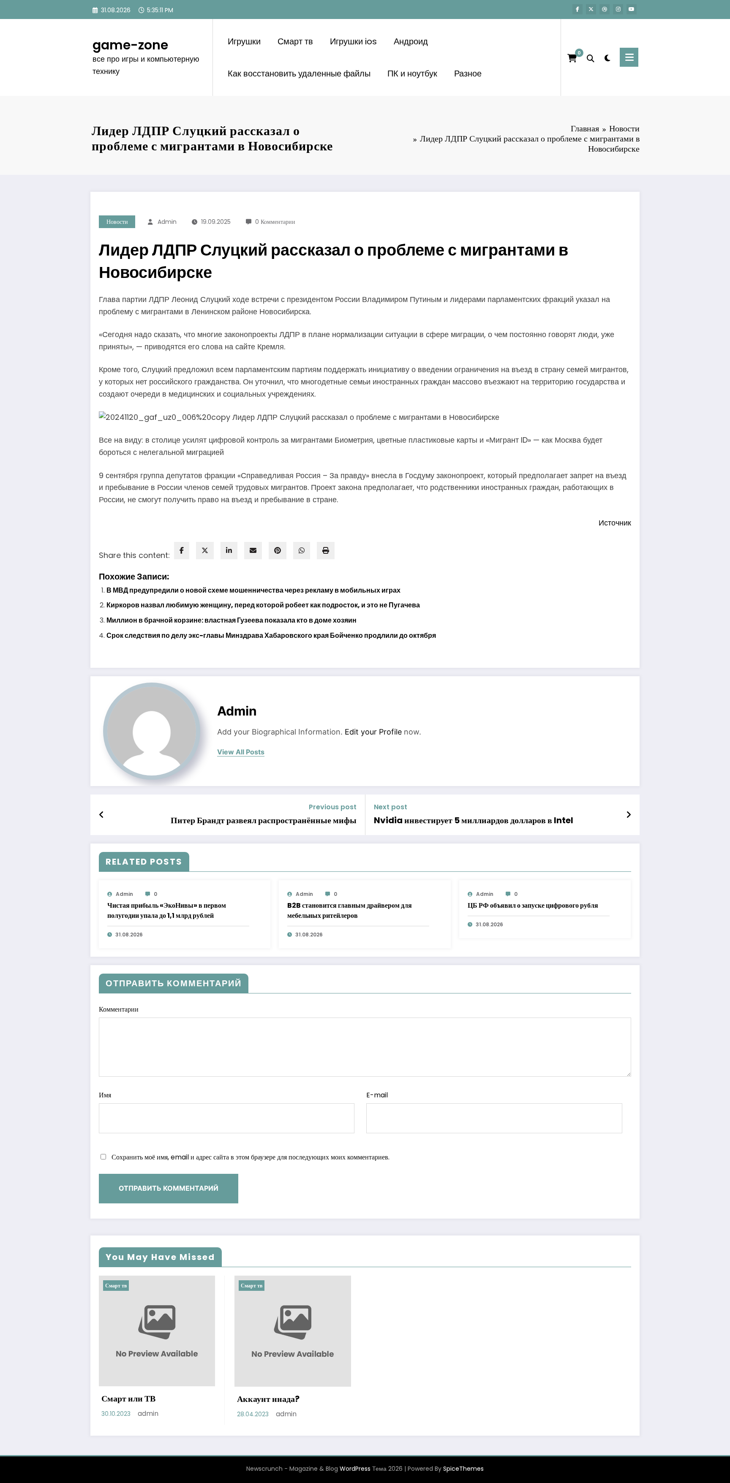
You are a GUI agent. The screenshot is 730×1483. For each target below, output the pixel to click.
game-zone (130, 45)
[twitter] (205, 550)
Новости (117, 222)
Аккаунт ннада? (268, 1399)
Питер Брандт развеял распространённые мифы (264, 820)
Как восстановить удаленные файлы (299, 73)
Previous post (333, 807)
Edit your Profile (373, 731)
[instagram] (618, 9)
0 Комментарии (275, 222)
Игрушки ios (353, 41)
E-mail (377, 1095)
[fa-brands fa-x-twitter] (591, 9)
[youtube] (631, 9)
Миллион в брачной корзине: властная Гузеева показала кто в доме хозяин (231, 620)
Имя (105, 1095)
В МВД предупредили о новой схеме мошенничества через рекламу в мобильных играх (253, 590)
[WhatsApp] (301, 550)
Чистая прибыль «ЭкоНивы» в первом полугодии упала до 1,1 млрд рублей (166, 910)
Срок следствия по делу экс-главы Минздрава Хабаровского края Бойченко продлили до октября (271, 635)
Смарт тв (295, 41)
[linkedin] (229, 550)
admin (167, 222)
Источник (615, 522)
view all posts (240, 752)
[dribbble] (604, 9)
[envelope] (253, 550)
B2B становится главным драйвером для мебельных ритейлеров (349, 910)
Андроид (411, 41)
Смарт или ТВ (128, 1398)
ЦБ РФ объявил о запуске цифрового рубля (533, 905)
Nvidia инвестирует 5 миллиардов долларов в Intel (473, 820)
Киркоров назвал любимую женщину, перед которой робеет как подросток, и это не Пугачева (263, 605)
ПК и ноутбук (412, 73)
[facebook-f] (577, 9)
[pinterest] (277, 550)
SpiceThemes (463, 1468)
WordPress (355, 1468)
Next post (390, 807)
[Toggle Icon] (629, 57)
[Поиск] (590, 57)
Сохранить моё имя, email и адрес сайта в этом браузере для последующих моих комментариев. (251, 1157)
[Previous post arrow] (101, 815)
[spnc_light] (607, 57)
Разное (468, 73)
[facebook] (181, 550)
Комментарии (119, 1009)
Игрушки (244, 41)
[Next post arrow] (628, 815)
